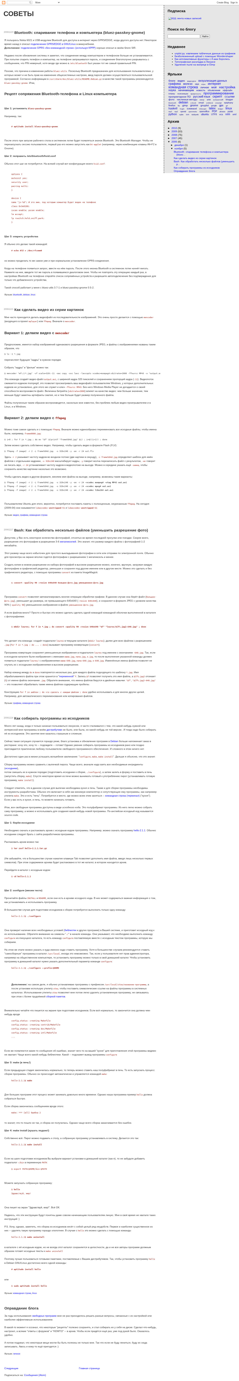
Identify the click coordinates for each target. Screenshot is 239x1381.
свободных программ (44, 1315)
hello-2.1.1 (139, 830)
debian (26, 294)
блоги (171, 80)
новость (200, 90)
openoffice (204, 111)
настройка (227, 87)
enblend (209, 103)
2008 (174, 134)
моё (214, 87)
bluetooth (17, 294)
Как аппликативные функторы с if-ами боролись (202, 59)
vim (227, 114)
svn (187, 114)
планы (171, 93)
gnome (194, 105)
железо (187, 83)
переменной (66, 676)
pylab (230, 111)
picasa (222, 111)
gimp (185, 105)
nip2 (176, 112)
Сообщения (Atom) (35, 1375)
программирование (218, 93)
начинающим (186, 90)
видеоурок (191, 81)
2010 (174, 128)
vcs (221, 114)
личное (16, 1354)
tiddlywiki (195, 115)
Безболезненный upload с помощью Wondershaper (204, 56)
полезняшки (182, 94)
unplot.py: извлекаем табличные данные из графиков (205, 53)
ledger (220, 109)
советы (18, 13)
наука (172, 90)
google (214, 106)
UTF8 (214, 114)
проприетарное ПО (179, 96)
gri (227, 106)
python (172, 114)
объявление (214, 90)
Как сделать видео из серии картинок (49, 310)
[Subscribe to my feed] (172, 18)
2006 (174, 141)
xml (234, 114)
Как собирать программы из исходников (51, 718)
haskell (172, 108)
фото (171, 99)
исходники (11, 768)
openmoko (192, 112)
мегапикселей (68, 541)
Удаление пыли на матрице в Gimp (195, 64)
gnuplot (205, 105)
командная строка (38, 515)
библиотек (70, 930)
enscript (218, 103)
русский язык (201, 96)
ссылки (230, 96)
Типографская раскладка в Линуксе (195, 61)
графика (24, 515)
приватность (196, 94)
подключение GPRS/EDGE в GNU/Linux (53, 44)
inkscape (202, 109)
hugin (182, 109)
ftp (179, 106)
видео (16, 515)
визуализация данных (212, 80)
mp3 (170, 112)
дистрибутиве (54, 729)
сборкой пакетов (55, 996)
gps (221, 105)
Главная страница (89, 1368)
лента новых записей (189, 18)
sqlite (181, 115)
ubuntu (205, 114)
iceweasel (192, 108)
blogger (229, 99)
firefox (171, 105)
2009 (174, 131)
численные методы (187, 99)
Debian (114, 741)
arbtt (209, 100)
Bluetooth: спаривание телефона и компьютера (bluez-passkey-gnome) (79, 33)
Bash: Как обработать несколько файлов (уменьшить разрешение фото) (81, 530)
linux (33, 294)
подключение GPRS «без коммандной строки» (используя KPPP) (58, 47)
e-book (193, 103)
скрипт (217, 96)
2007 (174, 138)
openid (183, 111)
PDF (214, 111)
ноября (179, 148)
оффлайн (227, 90)
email (201, 103)
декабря (179, 145)
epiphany (228, 103)
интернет (214, 83)
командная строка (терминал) (122, 795)
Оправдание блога (21, 1308)
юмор (202, 100)
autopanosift (218, 100)
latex (212, 108)
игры (203, 84)
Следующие (11, 1368)
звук (197, 84)
